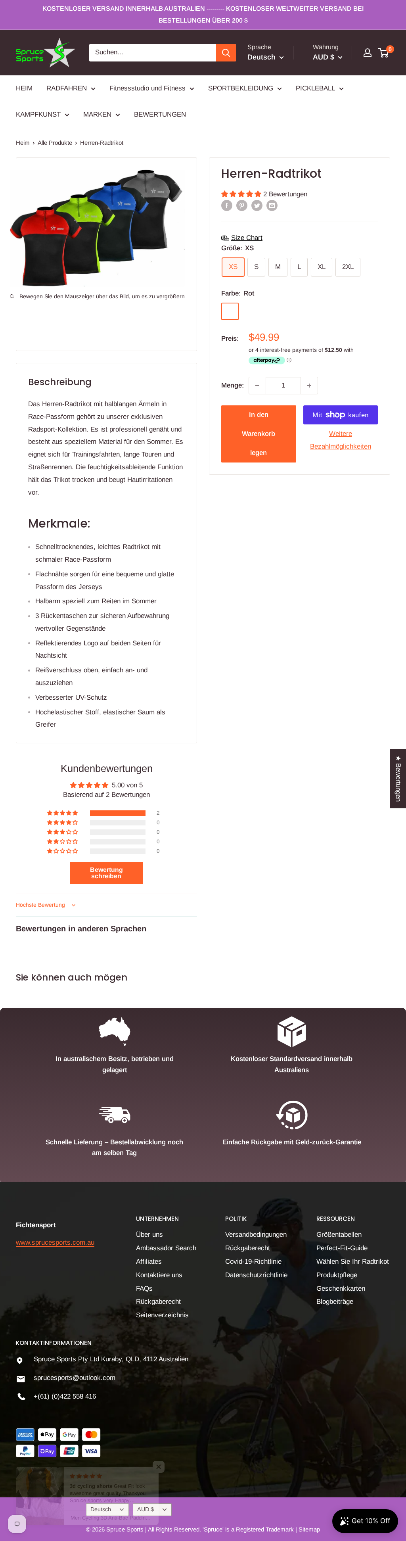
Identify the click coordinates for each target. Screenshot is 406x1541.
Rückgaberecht (158, 1301)
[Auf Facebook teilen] (226, 205)
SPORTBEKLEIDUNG (240, 88)
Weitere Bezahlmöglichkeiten (340, 440)
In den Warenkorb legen (258, 434)
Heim (23, 142)
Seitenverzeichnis (162, 1315)
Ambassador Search (166, 1248)
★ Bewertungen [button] (398, 778)
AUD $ (145, 1509)
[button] (242, 194)
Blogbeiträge (334, 1301)
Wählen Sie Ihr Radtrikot (352, 1261)
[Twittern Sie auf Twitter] (256, 205)
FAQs (144, 1288)
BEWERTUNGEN (160, 114)
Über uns (149, 1234)
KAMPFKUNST (38, 114)
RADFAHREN (66, 88)
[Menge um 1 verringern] (257, 385)
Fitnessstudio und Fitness (147, 88)
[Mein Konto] (368, 52)
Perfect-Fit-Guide (342, 1248)
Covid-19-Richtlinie (253, 1261)
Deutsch (100, 1509)
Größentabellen (339, 1234)
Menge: (232, 385)
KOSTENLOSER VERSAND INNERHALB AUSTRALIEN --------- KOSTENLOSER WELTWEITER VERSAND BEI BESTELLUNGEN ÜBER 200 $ (203, 14)
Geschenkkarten (340, 1288)
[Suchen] (226, 52)
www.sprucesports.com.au (55, 1242)
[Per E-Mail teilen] (272, 205)
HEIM (24, 88)
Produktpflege (336, 1275)
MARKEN (97, 114)
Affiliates (149, 1261)
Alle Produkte (55, 142)
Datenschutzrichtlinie (256, 1275)
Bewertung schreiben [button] (106, 872)
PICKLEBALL (315, 88)
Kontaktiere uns (159, 1275)
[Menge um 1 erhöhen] (309, 385)
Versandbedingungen (256, 1234)
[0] (384, 53)
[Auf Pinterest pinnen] (241, 205)
